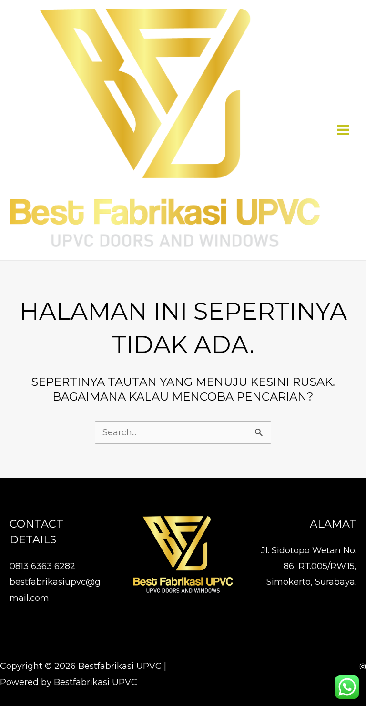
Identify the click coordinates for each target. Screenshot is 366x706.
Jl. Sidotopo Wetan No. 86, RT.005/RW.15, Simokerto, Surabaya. (308, 566)
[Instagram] (362, 666)
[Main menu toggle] (342, 130)
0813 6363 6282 (42, 566)
